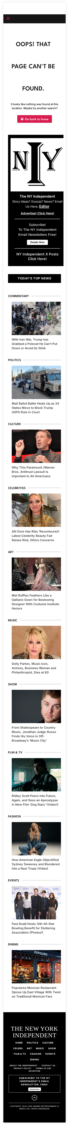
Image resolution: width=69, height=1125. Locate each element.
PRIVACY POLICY (22, 1068)
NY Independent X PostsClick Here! (37, 256)
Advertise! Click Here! (37, 213)
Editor (44, 206)
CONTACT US (48, 1065)
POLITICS (32, 1042)
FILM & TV (20, 1054)
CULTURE (48, 1042)
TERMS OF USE (43, 1068)
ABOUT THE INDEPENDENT (23, 1065)
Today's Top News (34, 278)
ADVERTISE (35, 1071)
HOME (19, 1042)
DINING (34, 1059)
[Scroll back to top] (34, 1097)
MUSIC (40, 1048)
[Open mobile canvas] (8, 18)
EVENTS (50, 1054)
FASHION (35, 1054)
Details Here (35, 1089)
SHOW (52, 1048)
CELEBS (18, 1048)
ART (29, 1048)
